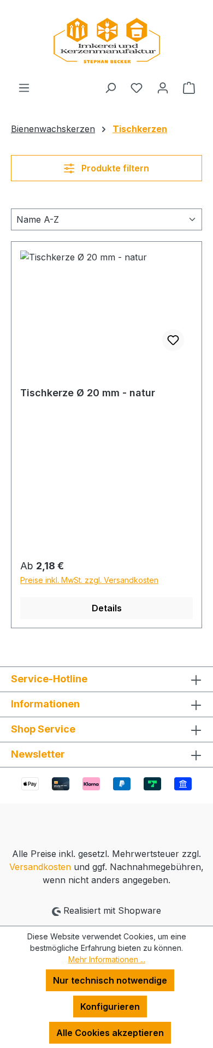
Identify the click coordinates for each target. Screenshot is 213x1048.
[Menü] (24, 87)
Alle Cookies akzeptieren (110, 1032)
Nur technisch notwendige (110, 980)
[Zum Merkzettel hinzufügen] (173, 340)
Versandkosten (40, 866)
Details (107, 608)
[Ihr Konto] (163, 87)
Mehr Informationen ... (106, 959)
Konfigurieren (110, 1006)
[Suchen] (110, 87)
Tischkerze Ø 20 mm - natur (87, 392)
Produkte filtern (114, 168)
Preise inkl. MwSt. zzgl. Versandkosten (89, 580)
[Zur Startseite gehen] (106, 40)
